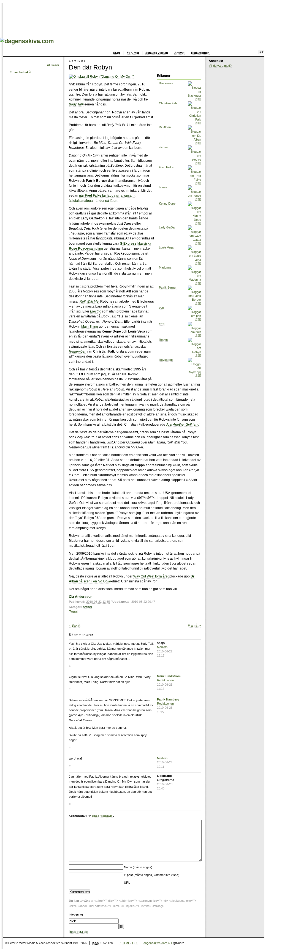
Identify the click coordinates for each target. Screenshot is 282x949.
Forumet (133, 52)
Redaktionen (200, 52)
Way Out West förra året (151, 576)
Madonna (165, 267)
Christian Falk (168, 103)
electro (163, 147)
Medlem (162, 647)
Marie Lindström (169, 676)
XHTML (125, 943)
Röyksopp (166, 359)
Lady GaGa (167, 227)
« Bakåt (74, 625)
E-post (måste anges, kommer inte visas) (151, 875)
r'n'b (161, 323)
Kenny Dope (167, 203)
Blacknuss (166, 83)
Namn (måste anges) (138, 867)
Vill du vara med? (220, 65)
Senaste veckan (156, 52)
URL (127, 882)
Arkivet (179, 52)
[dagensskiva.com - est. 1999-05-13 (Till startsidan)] (27, 41)
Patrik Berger (168, 287)
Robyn (163, 339)
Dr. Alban (165, 127)
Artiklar (87, 607)
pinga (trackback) (102, 815)
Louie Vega (166, 247)
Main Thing (89, 326)
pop (161, 307)
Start (116, 52)
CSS (135, 943)
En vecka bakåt (20, 72)
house (163, 187)
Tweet (73, 612)
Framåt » (194, 625)
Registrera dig (78, 931)
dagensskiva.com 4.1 (157, 943)
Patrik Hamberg (168, 699)
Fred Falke (166, 167)
